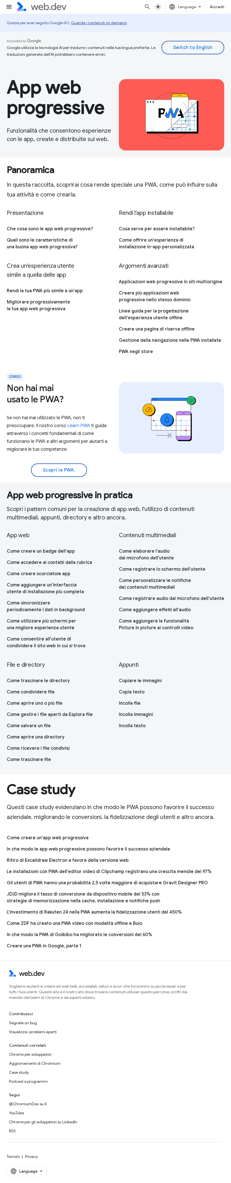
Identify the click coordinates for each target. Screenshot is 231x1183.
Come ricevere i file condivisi (38, 748)
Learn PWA (78, 425)
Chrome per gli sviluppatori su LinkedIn (43, 1121)
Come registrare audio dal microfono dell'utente (171, 598)
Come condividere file (31, 692)
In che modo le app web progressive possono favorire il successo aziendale (88, 849)
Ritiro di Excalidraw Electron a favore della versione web (68, 860)
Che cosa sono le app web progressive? (50, 229)
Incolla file (130, 703)
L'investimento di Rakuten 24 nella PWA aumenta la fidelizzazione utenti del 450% (94, 912)
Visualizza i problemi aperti (33, 1031)
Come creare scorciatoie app (38, 574)
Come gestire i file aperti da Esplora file (50, 714)
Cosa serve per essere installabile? (157, 229)
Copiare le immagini (140, 681)
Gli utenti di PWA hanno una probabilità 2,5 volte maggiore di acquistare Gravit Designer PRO (107, 883)
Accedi (217, 6)
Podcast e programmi (28, 1081)
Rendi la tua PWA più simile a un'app (45, 291)
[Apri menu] (9, 7)
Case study (19, 1072)
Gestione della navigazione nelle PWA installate (170, 340)
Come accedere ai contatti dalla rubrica (49, 562)
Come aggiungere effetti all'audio (155, 610)
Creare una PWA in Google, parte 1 (44, 946)
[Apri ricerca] (147, 6)
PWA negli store (136, 351)
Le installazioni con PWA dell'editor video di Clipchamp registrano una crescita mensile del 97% (109, 871)
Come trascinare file (29, 759)
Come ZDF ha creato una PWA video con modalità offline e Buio (74, 923)
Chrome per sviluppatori (30, 1054)
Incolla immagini (136, 714)
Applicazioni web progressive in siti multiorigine (170, 282)
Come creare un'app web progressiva (47, 838)
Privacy (31, 1156)
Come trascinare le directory (38, 681)
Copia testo (132, 692)
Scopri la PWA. (59, 470)
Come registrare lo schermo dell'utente (162, 569)
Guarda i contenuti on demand (98, 22)
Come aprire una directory (36, 737)
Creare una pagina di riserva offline (157, 329)
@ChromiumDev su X (28, 1103)
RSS (12, 1130)
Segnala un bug (23, 1022)
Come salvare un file (29, 726)
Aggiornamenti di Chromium (35, 1063)
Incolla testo (132, 726)
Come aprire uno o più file (35, 703)
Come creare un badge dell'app (41, 551)
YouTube (16, 1112)
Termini (13, 1156)
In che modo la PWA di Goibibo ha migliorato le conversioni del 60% (79, 935)
